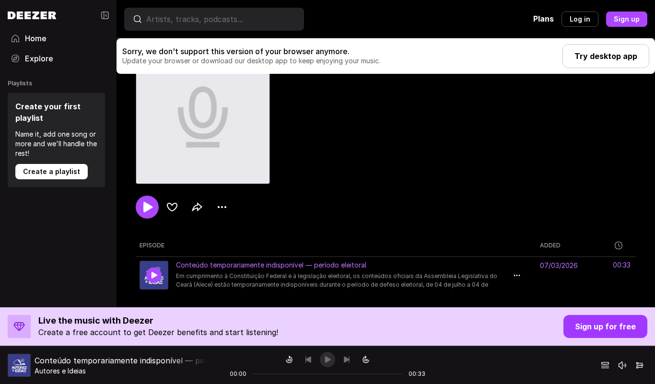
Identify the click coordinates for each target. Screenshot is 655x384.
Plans (543, 18)
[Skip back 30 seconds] (289, 359)
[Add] (172, 207)
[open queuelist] (605, 365)
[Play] (327, 359)
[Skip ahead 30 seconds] (366, 359)
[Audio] (639, 365)
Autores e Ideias (60, 371)
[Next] (346, 359)
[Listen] (147, 207)
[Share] (197, 207)
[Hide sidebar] (105, 15)
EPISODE (152, 245)
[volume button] (622, 365)
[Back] (308, 359)
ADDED (550, 245)
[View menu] (222, 207)
